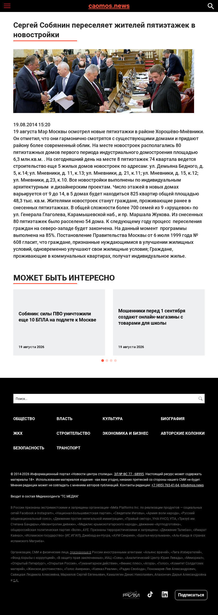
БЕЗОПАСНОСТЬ (28, 448)
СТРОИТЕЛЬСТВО (73, 433)
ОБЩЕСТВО (24, 419)
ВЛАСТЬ (64, 419)
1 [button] (102, 360)
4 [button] (115, 360)
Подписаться (191, 594)
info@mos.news (192, 485)
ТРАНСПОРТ (68, 448)
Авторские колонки (183, 433)
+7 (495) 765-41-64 (165, 485)
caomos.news (109, 6)
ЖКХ (18, 433)
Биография (173, 419)
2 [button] (107, 360)
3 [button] (111, 360)
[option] (59, 322)
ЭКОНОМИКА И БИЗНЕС (125, 433)
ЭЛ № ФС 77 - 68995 (129, 474)
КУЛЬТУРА (113, 419)
